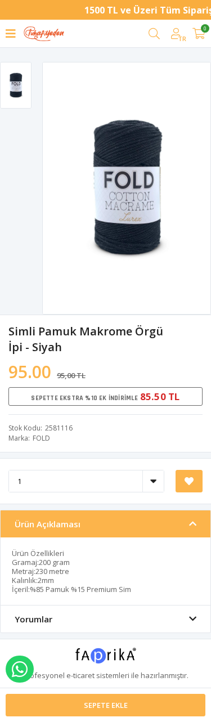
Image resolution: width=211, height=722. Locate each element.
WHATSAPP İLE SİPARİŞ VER (20, 669)
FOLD (41, 438)
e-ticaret (80, 675)
